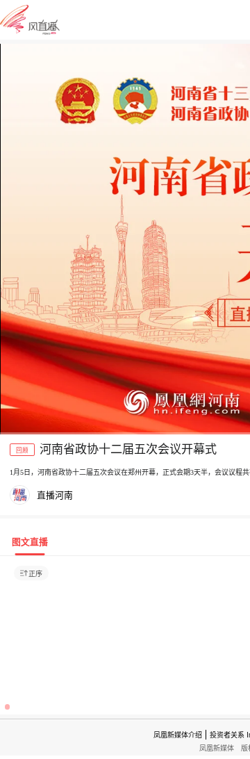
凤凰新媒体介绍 (177, 735)
